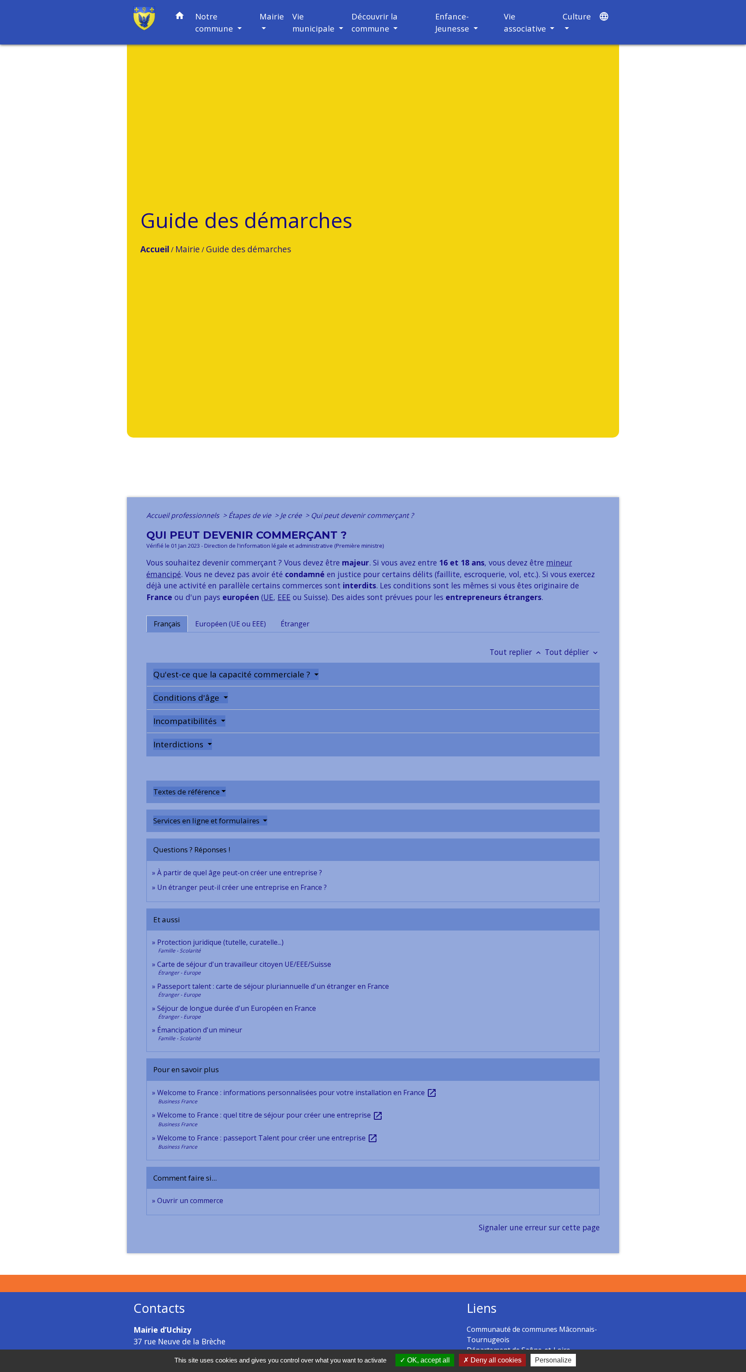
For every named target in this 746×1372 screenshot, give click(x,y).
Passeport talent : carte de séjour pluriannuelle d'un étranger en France (273, 986)
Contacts (159, 1308)
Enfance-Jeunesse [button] (453, 22)
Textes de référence (186, 792)
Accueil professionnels (183, 515)
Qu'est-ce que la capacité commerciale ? (232, 674)
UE (268, 597)
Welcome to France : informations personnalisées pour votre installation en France (297, 1092)
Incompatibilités (186, 721)
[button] (180, 17)
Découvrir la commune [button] (374, 22)
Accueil (154, 249)
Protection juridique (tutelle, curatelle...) (220, 942)
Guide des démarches (248, 249)
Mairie (187, 249)
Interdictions (179, 744)
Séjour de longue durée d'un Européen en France (236, 1008)
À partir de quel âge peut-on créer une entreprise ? (239, 872)
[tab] (167, 624)
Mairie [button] (271, 16)
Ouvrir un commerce (190, 1200)
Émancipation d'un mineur (199, 1030)
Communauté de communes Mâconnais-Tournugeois (532, 1334)
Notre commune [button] (215, 22)
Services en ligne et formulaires (207, 821)
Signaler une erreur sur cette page (539, 1227)
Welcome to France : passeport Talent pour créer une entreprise (267, 1138)
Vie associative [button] (526, 22)
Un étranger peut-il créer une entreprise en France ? (242, 887)
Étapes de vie (250, 515)
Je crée (291, 515)
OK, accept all (427, 1360)
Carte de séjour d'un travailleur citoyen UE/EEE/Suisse (244, 964)
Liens (481, 1308)
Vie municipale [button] (314, 22)
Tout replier (516, 652)
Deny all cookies (495, 1360)
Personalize (553, 1360)
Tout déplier (572, 652)
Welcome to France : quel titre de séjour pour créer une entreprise (270, 1115)
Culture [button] (577, 16)
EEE (284, 597)
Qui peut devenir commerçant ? (362, 515)
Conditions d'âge (187, 697)
